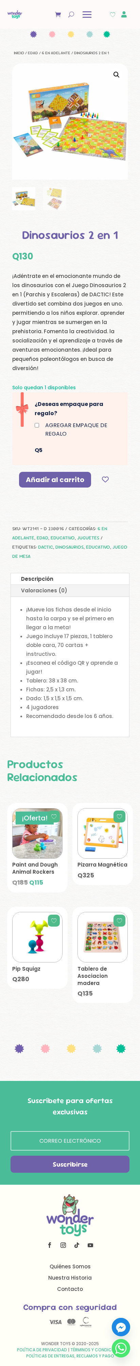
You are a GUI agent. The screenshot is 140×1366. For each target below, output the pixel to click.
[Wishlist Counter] (112, 14)
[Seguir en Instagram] (63, 1245)
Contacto (70, 1289)
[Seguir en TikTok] (76, 1245)
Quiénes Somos (70, 1266)
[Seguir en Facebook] (49, 1245)
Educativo (63, 538)
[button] (116, 75)
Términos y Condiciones (96, 1350)
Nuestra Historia (70, 1277)
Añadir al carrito (55, 479)
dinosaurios (69, 547)
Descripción (37, 578)
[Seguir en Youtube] (90, 1245)
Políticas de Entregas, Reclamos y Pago (70, 1356)
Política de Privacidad (42, 1350)
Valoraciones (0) (44, 590)
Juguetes (88, 538)
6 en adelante (56, 53)
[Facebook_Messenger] (121, 1327)
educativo (98, 547)
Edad (33, 53)
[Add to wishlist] (105, 479)
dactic (45, 547)
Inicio (19, 53)
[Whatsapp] (121, 1348)
